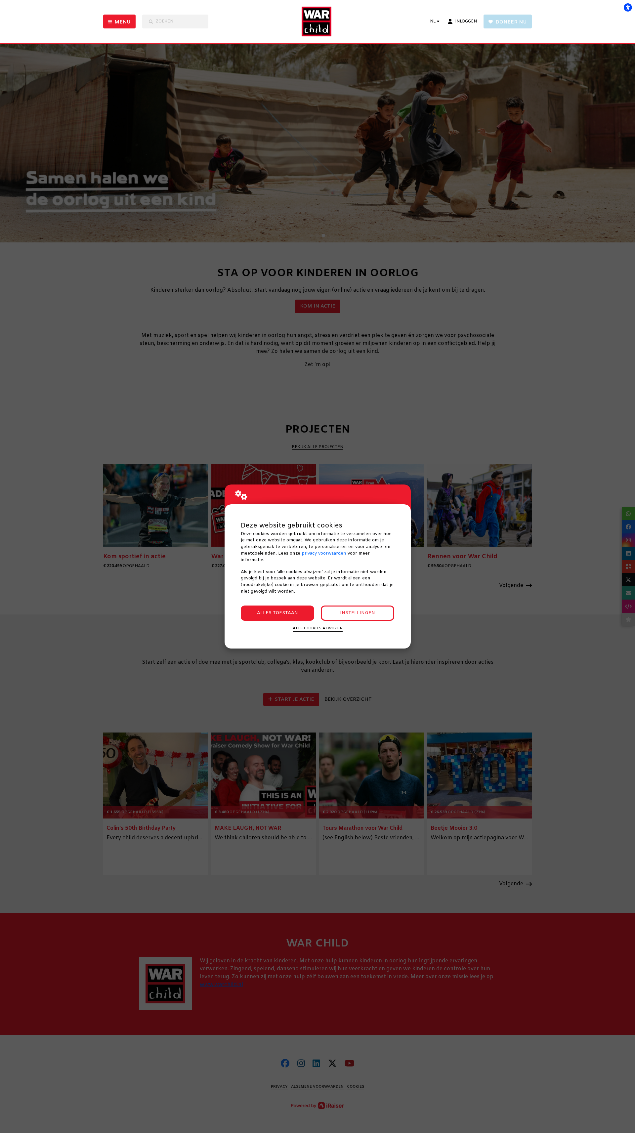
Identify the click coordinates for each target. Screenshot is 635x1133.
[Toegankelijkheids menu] (628, 7)
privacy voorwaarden (324, 553)
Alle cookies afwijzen (318, 628)
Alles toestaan (277, 613)
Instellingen (357, 613)
